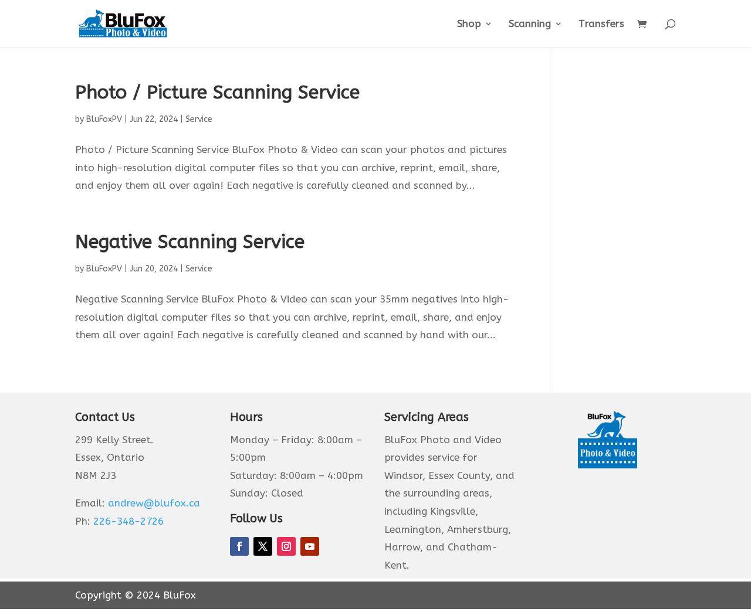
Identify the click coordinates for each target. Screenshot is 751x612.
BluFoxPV (104, 119)
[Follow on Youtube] (309, 546)
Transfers (601, 24)
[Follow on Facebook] (239, 546)
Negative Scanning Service (190, 242)
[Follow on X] (262, 546)
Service (198, 119)
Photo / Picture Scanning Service (217, 92)
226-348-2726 (128, 521)
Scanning (530, 24)
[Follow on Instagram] (286, 546)
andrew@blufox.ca (154, 503)
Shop (469, 24)
